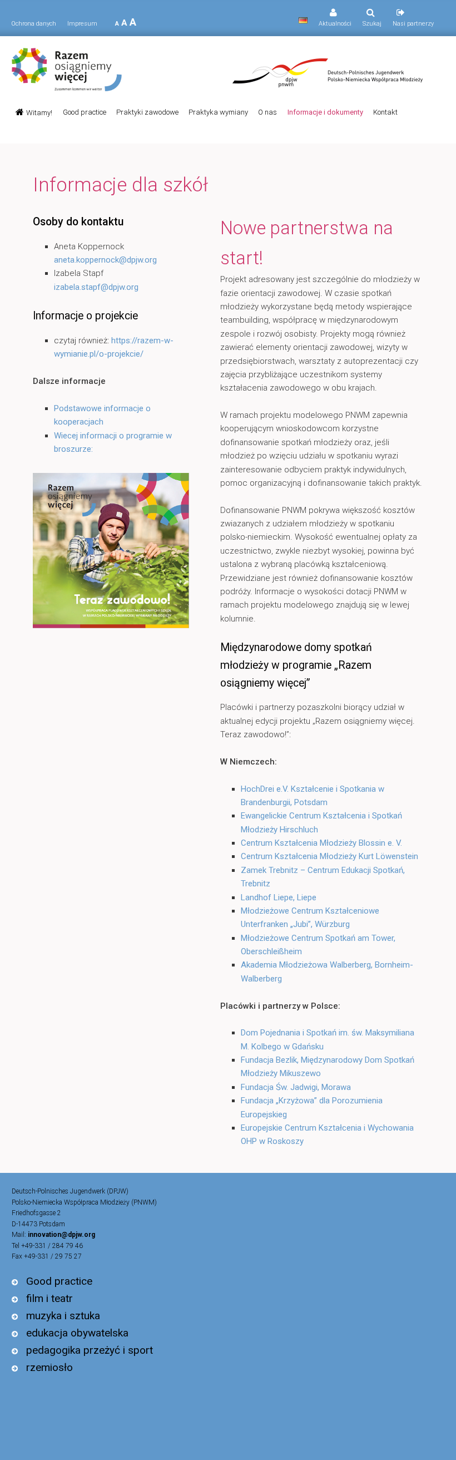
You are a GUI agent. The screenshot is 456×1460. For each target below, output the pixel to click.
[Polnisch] (303, 21)
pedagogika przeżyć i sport (89, 1350)
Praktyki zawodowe (147, 112)
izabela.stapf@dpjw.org (96, 287)
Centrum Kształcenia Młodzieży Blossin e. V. (321, 843)
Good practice (84, 112)
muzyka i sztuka (63, 1315)
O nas (267, 112)
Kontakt (385, 112)
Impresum (82, 23)
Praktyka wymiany (218, 112)
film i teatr (49, 1298)
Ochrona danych (33, 23)
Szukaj (372, 23)
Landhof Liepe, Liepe (278, 897)
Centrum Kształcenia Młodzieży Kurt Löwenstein (329, 856)
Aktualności (335, 23)
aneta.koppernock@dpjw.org (105, 260)
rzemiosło (49, 1367)
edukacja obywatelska (77, 1332)
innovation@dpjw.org (61, 1235)
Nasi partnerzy (413, 23)
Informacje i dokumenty (325, 112)
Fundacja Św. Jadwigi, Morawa (296, 1087)
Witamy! (39, 112)
